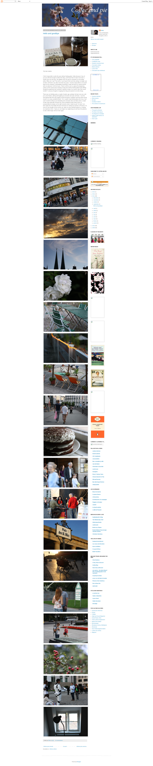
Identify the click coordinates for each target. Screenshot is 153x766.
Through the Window (97, 110)
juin (95, 212)
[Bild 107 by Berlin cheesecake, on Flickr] (65, 66)
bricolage (95, 603)
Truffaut (94, 614)
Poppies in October (97, 502)
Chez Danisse (96, 560)
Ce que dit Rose (96, 549)
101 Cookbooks (96, 456)
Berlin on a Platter (97, 527)
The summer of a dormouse (98, 103)
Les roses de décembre (98, 544)
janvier (95, 223)
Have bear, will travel (98, 567)
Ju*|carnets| (96, 497)
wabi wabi (95, 586)
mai (95, 214)
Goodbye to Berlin (96, 101)
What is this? (96, 90)
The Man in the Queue (97, 112)
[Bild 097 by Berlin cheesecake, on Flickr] (65, 581)
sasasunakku (96, 458)
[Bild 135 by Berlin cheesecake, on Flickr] (65, 238)
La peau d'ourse (97, 494)
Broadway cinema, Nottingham (99, 625)
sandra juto (95, 525)
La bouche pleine (97, 507)
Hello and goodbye (51, 33)
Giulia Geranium (97, 601)
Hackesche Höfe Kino (97, 610)
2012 (93, 194)
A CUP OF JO (96, 593)
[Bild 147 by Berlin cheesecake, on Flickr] (65, 705)
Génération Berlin (97, 522)
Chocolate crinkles (96, 65)
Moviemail (94, 627)
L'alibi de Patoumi (97, 510)
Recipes (94, 45)
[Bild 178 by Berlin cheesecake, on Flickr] (65, 300)
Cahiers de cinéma (96, 630)
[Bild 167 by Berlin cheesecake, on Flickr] (65, 269)
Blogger (79, 761)
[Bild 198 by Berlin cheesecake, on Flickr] (65, 425)
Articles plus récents (48, 746)
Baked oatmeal (95, 67)
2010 (93, 225)
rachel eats (95, 469)
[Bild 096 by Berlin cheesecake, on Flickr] (65, 549)
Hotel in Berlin (102, 184)
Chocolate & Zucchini (98, 466)
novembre (96, 200)
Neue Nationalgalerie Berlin (98, 628)
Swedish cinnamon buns (98, 63)
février (95, 221)
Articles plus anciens (82, 746)
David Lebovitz (96, 453)
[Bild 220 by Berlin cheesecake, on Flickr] (65, 456)
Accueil (65, 746)
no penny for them (97, 575)
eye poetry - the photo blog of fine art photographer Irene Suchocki (100, 572)
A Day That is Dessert (98, 562)
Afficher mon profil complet (97, 39)
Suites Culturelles (97, 596)
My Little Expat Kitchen (98, 482)
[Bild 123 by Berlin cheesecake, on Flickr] (65, 643)
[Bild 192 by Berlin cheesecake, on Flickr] (65, 363)
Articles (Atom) (53, 749)
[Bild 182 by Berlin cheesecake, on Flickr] (65, 331)
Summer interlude (96, 96)
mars (95, 219)
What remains (95, 98)
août (95, 208)
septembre (96, 204)
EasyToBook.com (99, 185)
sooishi (94, 504)
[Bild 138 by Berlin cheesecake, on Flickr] (65, 736)
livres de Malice (96, 546)
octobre (95, 202)
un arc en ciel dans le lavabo (100, 578)
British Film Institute (96, 621)
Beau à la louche (97, 491)
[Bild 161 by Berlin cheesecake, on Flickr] (65, 207)
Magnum (94, 632)
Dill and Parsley (96, 479)
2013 (93, 191)
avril (95, 216)
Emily (102, 30)
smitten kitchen (96, 451)
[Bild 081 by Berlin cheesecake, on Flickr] (65, 518)
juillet (95, 210)
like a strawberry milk (98, 461)
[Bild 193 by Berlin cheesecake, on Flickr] (65, 394)
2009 (93, 227)
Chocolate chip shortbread (98, 70)
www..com (96, 74)
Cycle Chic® (96, 598)
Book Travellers (96, 551)
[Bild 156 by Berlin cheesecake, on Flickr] (65, 145)
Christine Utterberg (97, 534)
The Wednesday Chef (98, 519)
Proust (93, 612)
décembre (96, 198)
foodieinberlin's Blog (98, 517)
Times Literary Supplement (98, 619)
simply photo (96, 484)
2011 (93, 196)
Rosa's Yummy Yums (98, 474)
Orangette (95, 471)
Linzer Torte (95, 68)
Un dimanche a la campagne (100, 499)
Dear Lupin (94, 118)
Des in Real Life (96, 583)
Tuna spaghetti (95, 59)
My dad (94, 100)
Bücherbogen (95, 623)
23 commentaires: (59, 740)
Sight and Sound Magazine (98, 616)
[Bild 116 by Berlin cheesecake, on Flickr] (65, 612)
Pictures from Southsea (98, 580)
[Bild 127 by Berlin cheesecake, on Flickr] (65, 674)
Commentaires (96, 176)
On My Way (95, 565)
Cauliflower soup (96, 61)
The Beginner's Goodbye (98, 113)
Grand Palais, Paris (96, 618)
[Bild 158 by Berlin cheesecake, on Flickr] (65, 176)
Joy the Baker (96, 464)
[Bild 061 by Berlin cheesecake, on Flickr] (65, 487)
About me (94, 43)
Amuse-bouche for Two (98, 476)
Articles (94, 173)
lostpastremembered (98, 541)
